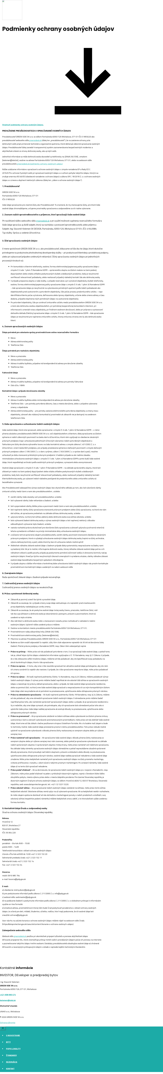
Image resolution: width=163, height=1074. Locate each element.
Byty (8, 1042)
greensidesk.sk (35, 140)
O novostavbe (13, 1035)
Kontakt (10, 1068)
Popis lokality (13, 1048)
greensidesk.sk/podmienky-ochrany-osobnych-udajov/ (40, 163)
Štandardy (11, 1055)
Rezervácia (11, 1061)
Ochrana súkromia (7, 1022)
